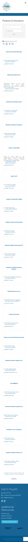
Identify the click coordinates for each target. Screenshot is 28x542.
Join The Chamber (19, 474)
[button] (3, 41)
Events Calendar (17, 472)
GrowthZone (19, 539)
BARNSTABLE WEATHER (14, 528)
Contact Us (11, 474)
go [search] (14, 34)
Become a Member (6, 518)
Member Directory (6, 515)
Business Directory (8, 472)
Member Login (5, 513)
